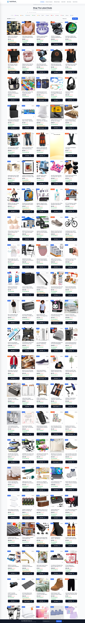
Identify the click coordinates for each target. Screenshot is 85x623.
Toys (53, 15)
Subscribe (59, 621)
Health (63, 15)
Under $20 (63, 1)
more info (50, 4)
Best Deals (69, 1)
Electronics (28, 15)
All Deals (42, 1)
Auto (67, 15)
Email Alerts (75, 1)
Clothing (17, 15)
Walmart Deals (57, 1)
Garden (34, 15)
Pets (39, 15)
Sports (48, 15)
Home (22, 15)
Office (72, 15)
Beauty (57, 15)
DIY (43, 15)
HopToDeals (12, 1)
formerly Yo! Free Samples (12, 2)
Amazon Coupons (49, 1)
